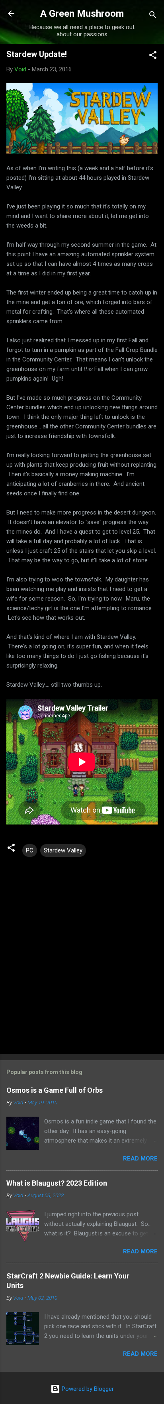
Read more (140, 1158)
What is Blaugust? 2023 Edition (56, 1183)
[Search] (153, 16)
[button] (153, 56)
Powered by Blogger (87, 1388)
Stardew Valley (63, 850)
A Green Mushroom (82, 13)
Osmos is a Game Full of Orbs (54, 1090)
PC (29, 850)
